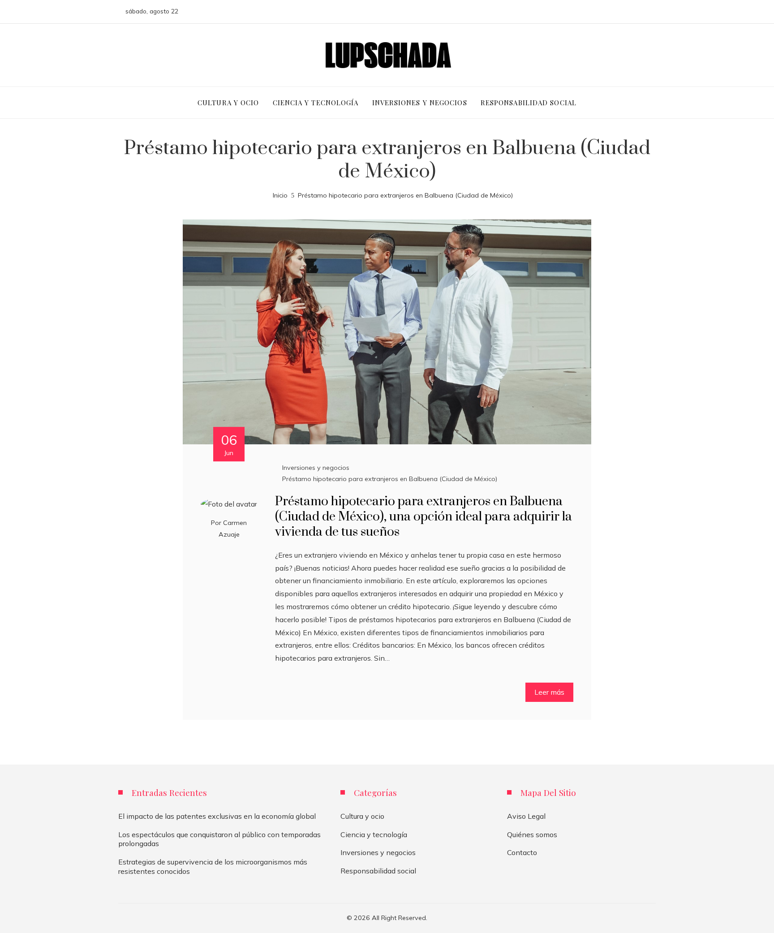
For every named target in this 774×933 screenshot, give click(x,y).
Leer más (549, 692)
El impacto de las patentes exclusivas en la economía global (217, 816)
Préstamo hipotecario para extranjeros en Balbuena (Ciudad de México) (389, 479)
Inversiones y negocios (315, 468)
